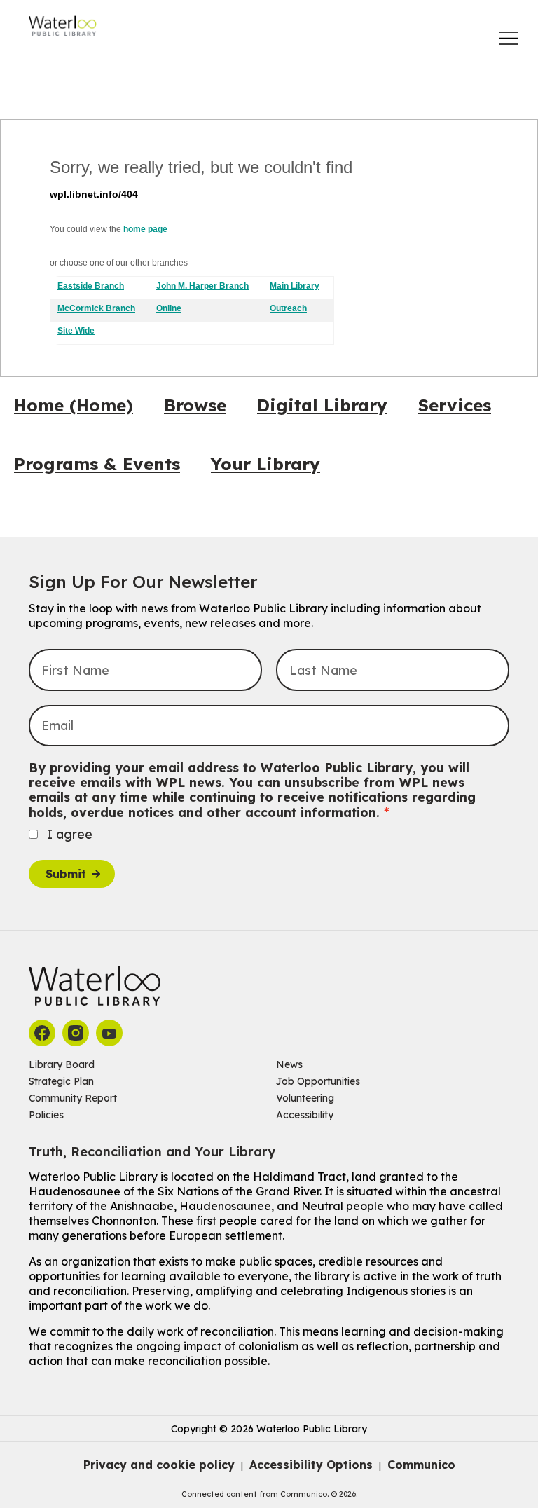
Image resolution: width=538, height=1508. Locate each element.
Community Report (73, 1098)
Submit (66, 874)
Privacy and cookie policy (159, 1465)
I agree (69, 834)
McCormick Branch (96, 308)
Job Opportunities (318, 1081)
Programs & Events (97, 463)
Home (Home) (73, 405)
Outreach (288, 308)
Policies (46, 1115)
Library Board (62, 1064)
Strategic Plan (61, 1081)
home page (145, 229)
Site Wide (76, 331)
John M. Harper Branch (202, 286)
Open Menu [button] (508, 39)
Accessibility (304, 1115)
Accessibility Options (311, 1465)
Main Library (294, 286)
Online (168, 308)
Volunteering (305, 1098)
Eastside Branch (90, 286)
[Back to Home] (63, 25)
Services (454, 405)
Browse (195, 405)
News (289, 1064)
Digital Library (322, 405)
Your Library (265, 463)
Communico (421, 1465)
